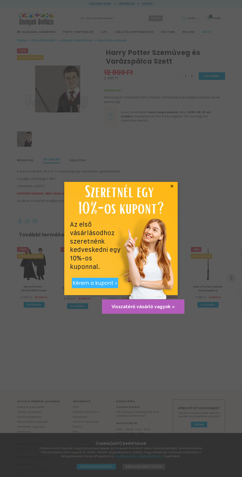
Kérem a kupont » (95, 283)
